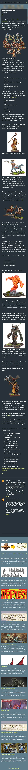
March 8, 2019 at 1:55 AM (14, 499)
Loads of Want (4, 666)
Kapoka (9, 415)
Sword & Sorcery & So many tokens (8, 644)
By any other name (5, 710)
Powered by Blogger (15, 768)
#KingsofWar (14, 468)
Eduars (8, 499)
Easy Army (13, 97)
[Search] (26, 2)
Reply (7, 496)
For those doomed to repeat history (8, 622)
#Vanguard (4, 470)
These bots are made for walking (8, 754)
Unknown (8, 480)
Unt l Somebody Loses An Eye (12, 2)
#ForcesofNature (6, 468)
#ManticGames (21, 468)
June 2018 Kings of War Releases (8, 688)
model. (21, 200)
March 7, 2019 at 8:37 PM (15, 480)
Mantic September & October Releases (9, 732)
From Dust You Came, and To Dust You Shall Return (12, 577)
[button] (2, 15)
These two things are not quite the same (9, 600)
